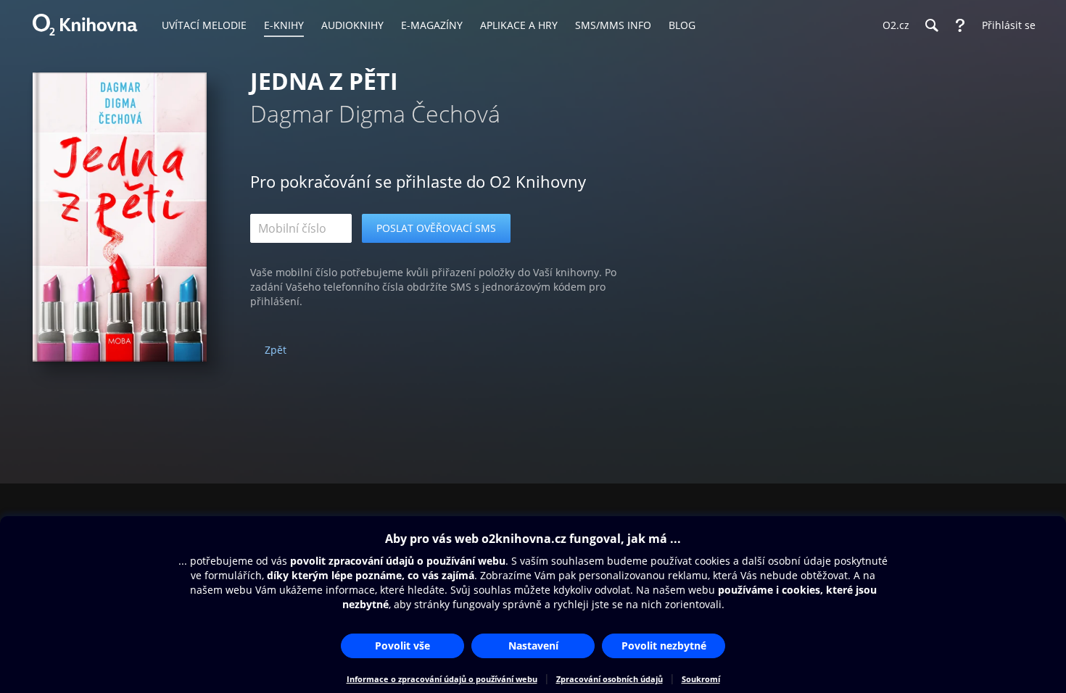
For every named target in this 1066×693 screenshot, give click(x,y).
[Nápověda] (960, 25)
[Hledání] (931, 25)
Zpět (275, 350)
